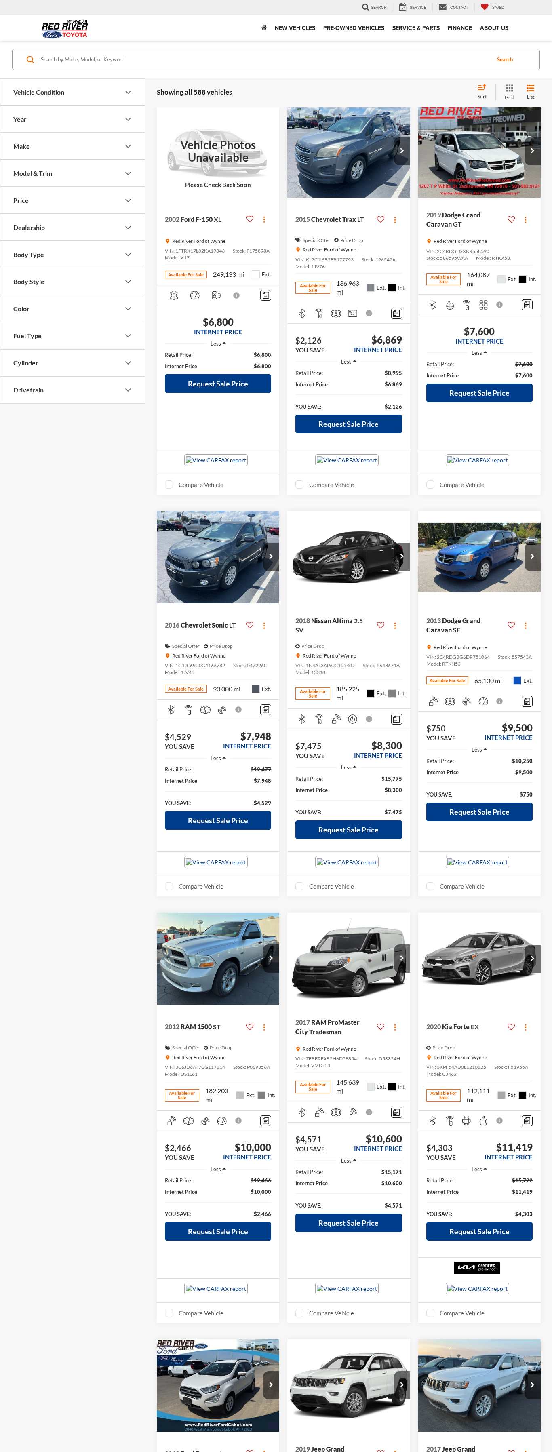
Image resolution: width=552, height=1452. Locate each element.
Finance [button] (460, 28)
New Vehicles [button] (295, 28)
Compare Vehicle (201, 484)
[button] (402, 151)
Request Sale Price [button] (218, 383)
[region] (218, 360)
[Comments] (265, 295)
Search (505, 59)
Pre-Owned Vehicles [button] (353, 28)
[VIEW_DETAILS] (218, 151)
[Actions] (264, 219)
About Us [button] (494, 28)
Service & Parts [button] (416, 28)
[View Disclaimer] (237, 295)
